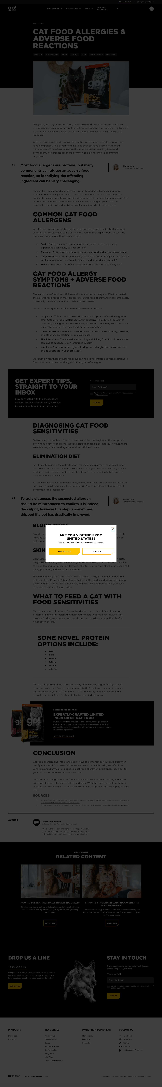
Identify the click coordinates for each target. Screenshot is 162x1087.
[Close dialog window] (113, 529)
